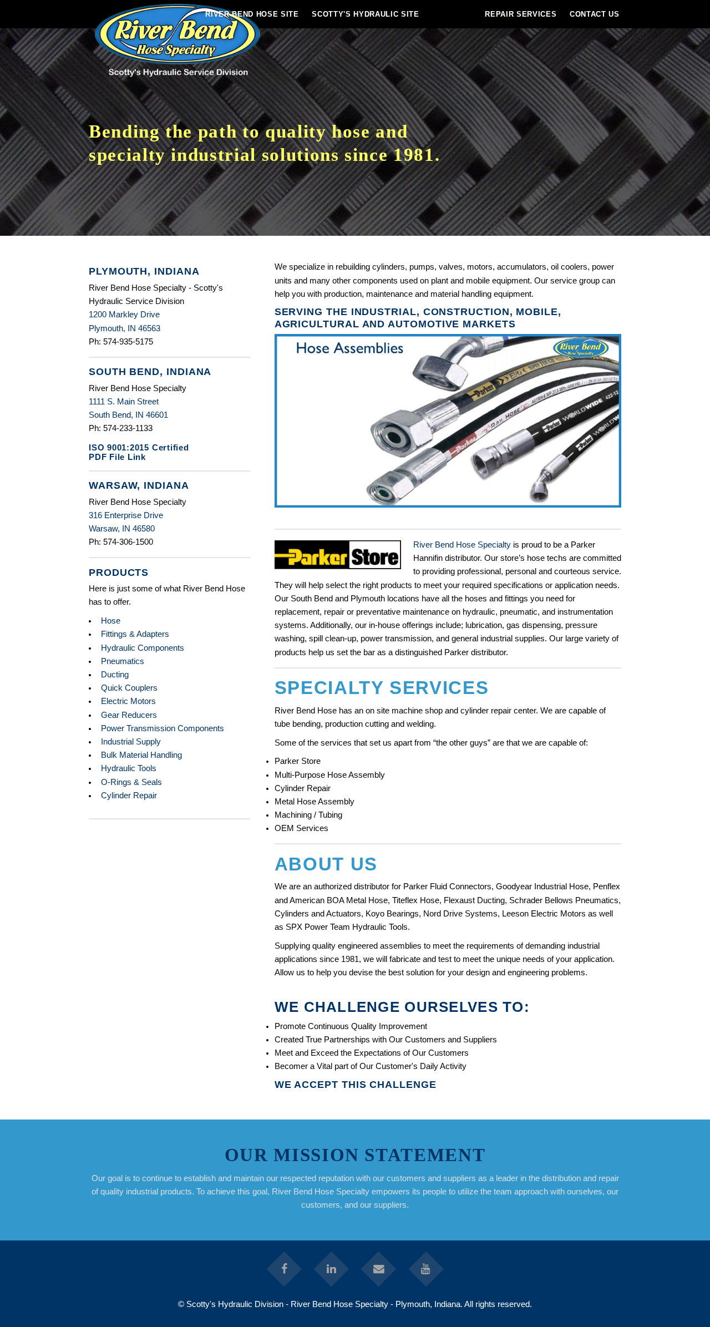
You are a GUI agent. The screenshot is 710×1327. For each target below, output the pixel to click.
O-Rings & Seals (131, 782)
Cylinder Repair (129, 795)
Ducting (115, 674)
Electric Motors (128, 701)
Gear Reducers (129, 715)
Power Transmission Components (162, 728)
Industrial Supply (131, 741)
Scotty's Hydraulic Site (365, 14)
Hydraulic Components (142, 648)
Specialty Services (382, 687)
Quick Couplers (129, 687)
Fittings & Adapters (135, 634)
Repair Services (520, 14)
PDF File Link (117, 457)
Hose (110, 620)
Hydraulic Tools (128, 768)
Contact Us (595, 14)
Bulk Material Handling (141, 755)
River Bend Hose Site (251, 14)
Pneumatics (122, 661)
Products (119, 572)
